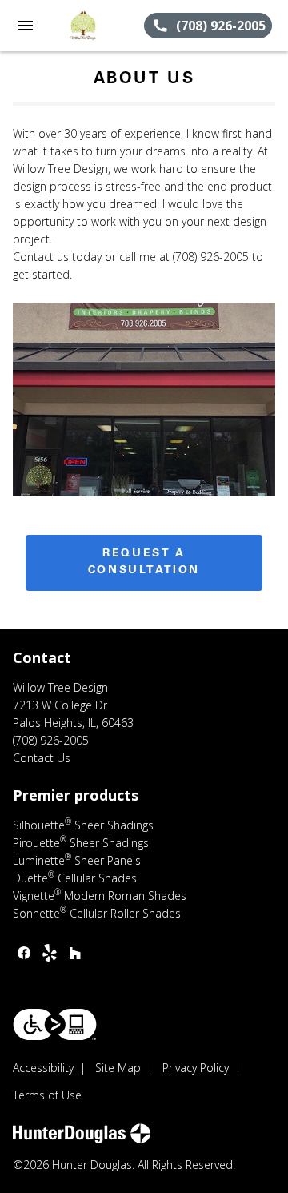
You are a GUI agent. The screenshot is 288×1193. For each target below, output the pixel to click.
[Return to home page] (97, 26)
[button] (25, 25)
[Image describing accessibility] (55, 1024)
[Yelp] (49, 953)
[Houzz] (75, 953)
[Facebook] (24, 953)
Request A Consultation (144, 562)
